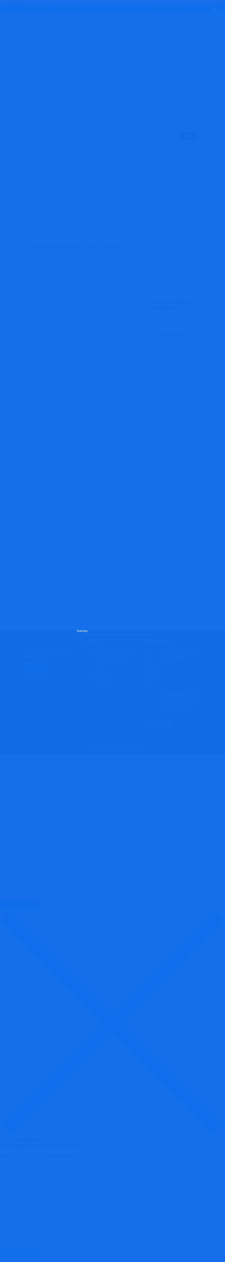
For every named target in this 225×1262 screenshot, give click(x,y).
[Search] (145, 631)
